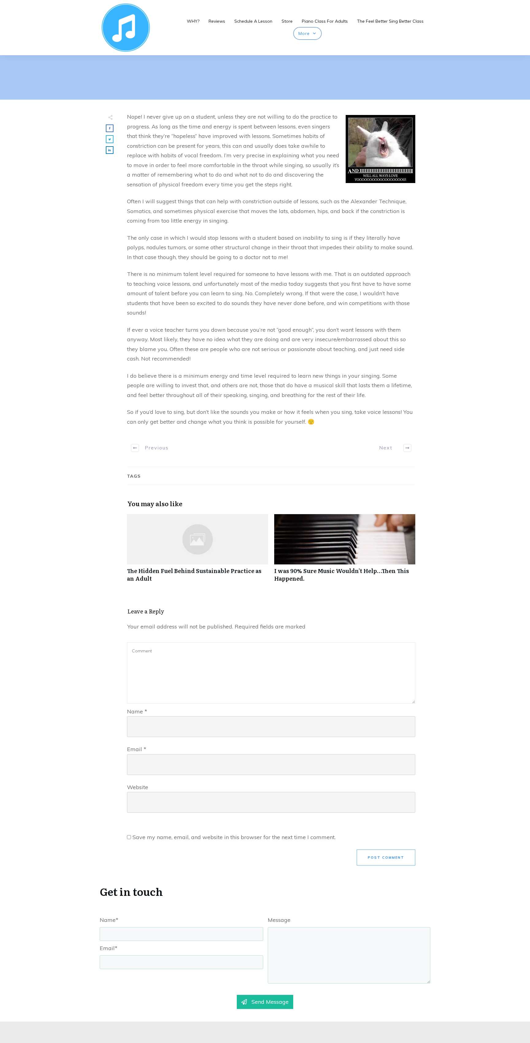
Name (137, 711)
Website (137, 787)
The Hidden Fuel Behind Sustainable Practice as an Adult (197, 551)
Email (136, 749)
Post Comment (386, 857)
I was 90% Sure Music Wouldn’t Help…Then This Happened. (344, 551)
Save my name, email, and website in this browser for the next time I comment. (234, 837)
